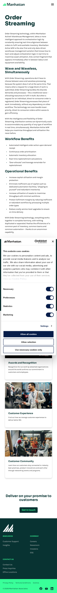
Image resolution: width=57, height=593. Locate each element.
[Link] (41, 588)
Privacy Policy (8, 583)
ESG (31, 552)
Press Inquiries (9, 568)
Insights (6, 545)
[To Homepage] (8, 528)
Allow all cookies (28, 334)
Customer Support (11, 541)
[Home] (14, 4)
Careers (33, 541)
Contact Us (7, 564)
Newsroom (34, 545)
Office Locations (10, 572)
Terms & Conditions (23, 583)
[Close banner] (53, 241)
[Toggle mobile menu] (52, 4)
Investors (34, 549)
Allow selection (28, 342)
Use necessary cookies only (28, 350)
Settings (44, 326)
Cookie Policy (19, 279)
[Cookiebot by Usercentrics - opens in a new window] (35, 241)
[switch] (50, 297)
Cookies (36, 583)
